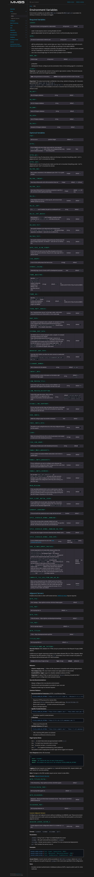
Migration (12, 30)
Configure (12, 20)
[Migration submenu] (26, 30)
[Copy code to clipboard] (82, 696)
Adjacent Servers (15, 18)
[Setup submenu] (26, 11)
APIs (11, 28)
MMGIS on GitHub (80, 2)
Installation (14, 13)
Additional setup (62, 596)
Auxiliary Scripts (14, 39)
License (12, 42)
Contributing (13, 32)
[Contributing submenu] (26, 32)
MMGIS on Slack (70, 2)
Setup (11, 11)
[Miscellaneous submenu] (26, 35)
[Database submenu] (26, 37)
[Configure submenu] (26, 21)
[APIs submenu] (26, 28)
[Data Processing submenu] (26, 23)
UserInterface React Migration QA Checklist (16, 45)
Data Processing (14, 23)
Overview (12, 9)
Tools (11, 25)
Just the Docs (18, 874)
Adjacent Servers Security (42, 776)
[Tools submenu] (26, 25)
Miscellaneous (13, 35)
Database (12, 37)
